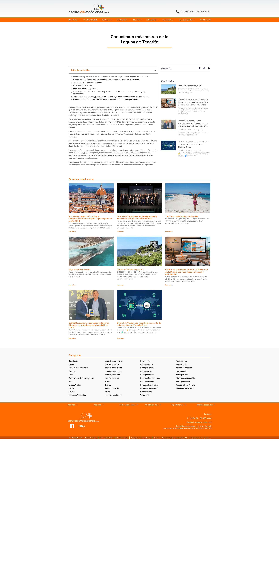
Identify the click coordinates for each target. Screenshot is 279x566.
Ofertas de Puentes (112, 388)
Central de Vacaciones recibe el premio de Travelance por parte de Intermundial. (106, 80)
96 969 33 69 (203, 11)
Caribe (71, 364)
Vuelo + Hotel (90, 20)
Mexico (107, 382)
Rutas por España (147, 375)
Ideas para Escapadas (77, 395)
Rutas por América (147, 368)
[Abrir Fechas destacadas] (137, 404)
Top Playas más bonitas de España (87, 83)
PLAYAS (136, 20)
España (71, 382)
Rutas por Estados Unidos (150, 378)
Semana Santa (146, 392)
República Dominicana (113, 395)
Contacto (156, 438)
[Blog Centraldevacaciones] (82, 426)
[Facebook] (72, 426)
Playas (107, 392)
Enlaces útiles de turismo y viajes (81, 378)
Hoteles (106, 20)
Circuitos (151, 20)
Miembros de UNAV (181, 438)
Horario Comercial (167, 438)
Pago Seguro (134, 438)
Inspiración (205, 20)
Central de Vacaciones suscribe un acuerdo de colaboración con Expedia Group (106, 100)
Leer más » (72, 231)
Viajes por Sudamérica (185, 388)
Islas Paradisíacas (112, 378)
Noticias (108, 385)
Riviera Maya (145, 361)
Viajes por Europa (183, 382)
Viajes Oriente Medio (184, 368)
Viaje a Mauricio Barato (82, 86)
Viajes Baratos (181, 364)
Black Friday (73, 361)
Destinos (72, 20)
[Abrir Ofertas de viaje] (160, 404)
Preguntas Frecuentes (197, 438)
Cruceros (121, 20)
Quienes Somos (146, 438)
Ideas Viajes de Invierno (114, 361)
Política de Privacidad (121, 438)
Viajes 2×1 (167, 20)
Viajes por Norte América (185, 385)
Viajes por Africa (182, 371)
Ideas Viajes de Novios (113, 368)
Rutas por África (146, 364)
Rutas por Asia (146, 371)
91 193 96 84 (188, 11)
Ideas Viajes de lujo (112, 364)
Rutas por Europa (147, 382)
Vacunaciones (181, 361)
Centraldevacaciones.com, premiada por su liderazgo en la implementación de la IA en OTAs (111, 97)
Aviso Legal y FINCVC (106, 438)
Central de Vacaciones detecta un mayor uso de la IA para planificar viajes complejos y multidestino (109, 93)
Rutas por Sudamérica (148, 388)
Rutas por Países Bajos (149, 385)
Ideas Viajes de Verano (113, 371)
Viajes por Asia (182, 375)
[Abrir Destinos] (77, 404)
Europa (71, 388)
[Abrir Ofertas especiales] (215, 404)
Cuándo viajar (186, 20)
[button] (155, 70)
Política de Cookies (90, 438)
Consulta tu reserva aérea (78, 368)
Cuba (71, 375)
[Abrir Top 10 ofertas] (185, 404)
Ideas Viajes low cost (113, 375)
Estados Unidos (75, 385)
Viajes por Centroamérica (186, 378)
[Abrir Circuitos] (103, 404)
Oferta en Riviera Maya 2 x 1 (85, 89)
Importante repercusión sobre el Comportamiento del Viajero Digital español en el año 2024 (111, 77)
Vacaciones (144, 395)
